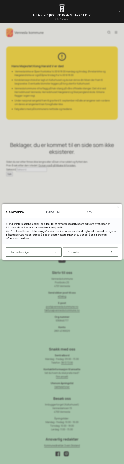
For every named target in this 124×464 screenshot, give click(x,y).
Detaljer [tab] (53, 211)
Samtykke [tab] (15, 211)
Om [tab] (88, 211)
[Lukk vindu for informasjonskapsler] (118, 207)
